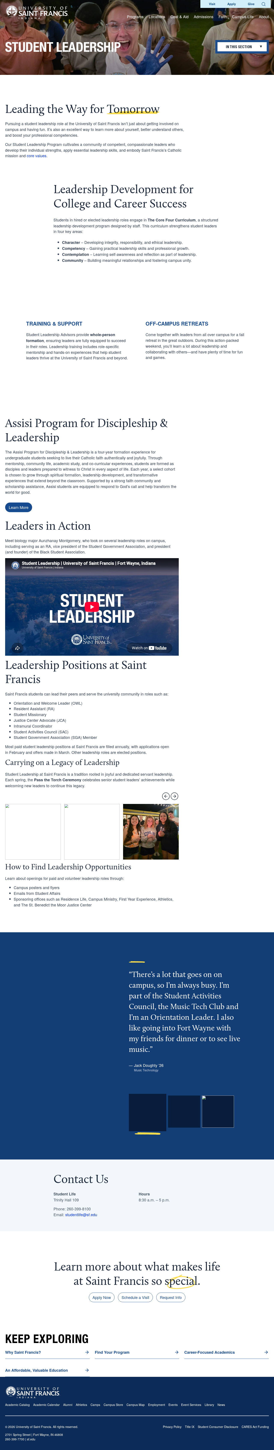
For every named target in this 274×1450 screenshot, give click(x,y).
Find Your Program (112, 1352)
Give (251, 4)
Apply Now (101, 1297)
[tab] (147, 1115)
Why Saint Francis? (23, 1352)
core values (36, 155)
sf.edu (31, 1439)
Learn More (18, 507)
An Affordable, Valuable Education (36, 1370)
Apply (231, 4)
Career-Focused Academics (209, 1352)
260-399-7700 (14, 1439)
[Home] (37, 12)
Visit (212, 4)
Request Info (171, 1297)
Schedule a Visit (135, 1297)
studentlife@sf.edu (81, 1214)
